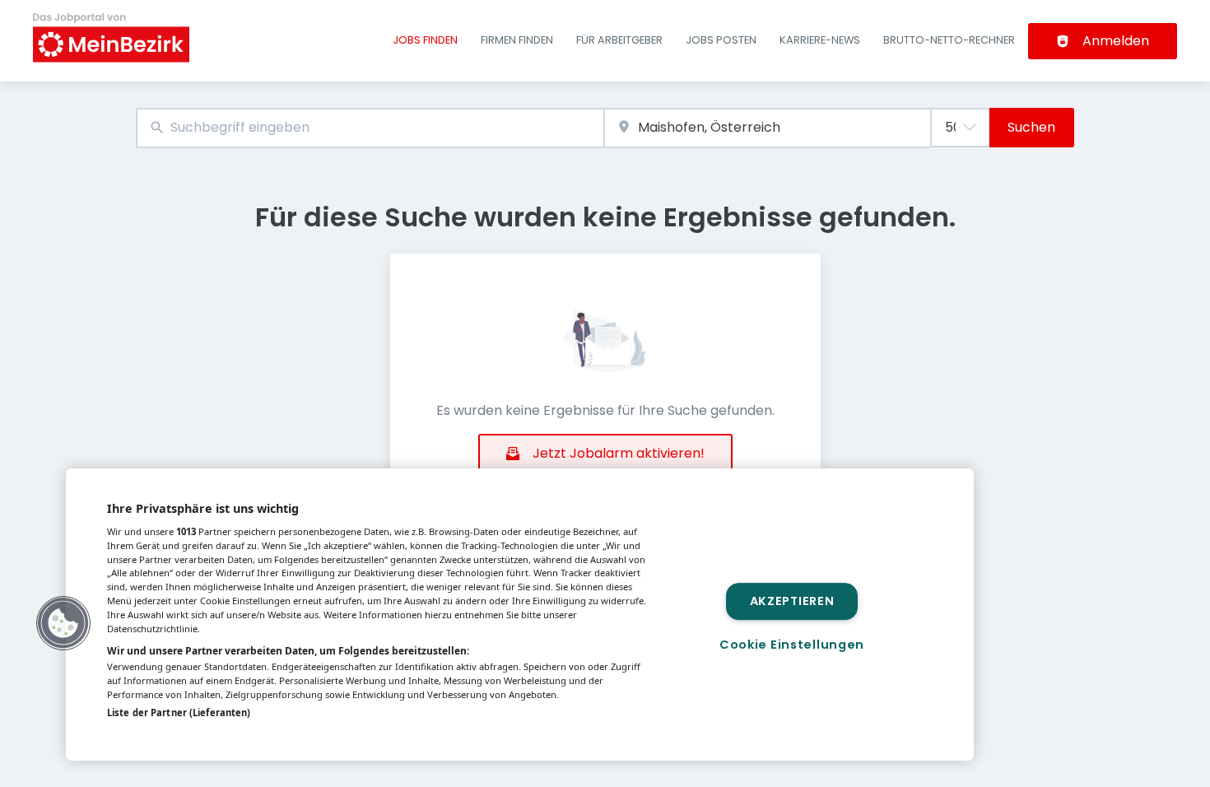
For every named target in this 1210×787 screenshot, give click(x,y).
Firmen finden (517, 40)
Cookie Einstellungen (791, 644)
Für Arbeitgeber (619, 40)
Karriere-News (820, 40)
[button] (63, 623)
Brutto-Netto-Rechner (949, 40)
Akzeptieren (792, 601)
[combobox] (370, 128)
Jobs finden (425, 40)
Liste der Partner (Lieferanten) (178, 712)
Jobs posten (721, 40)
